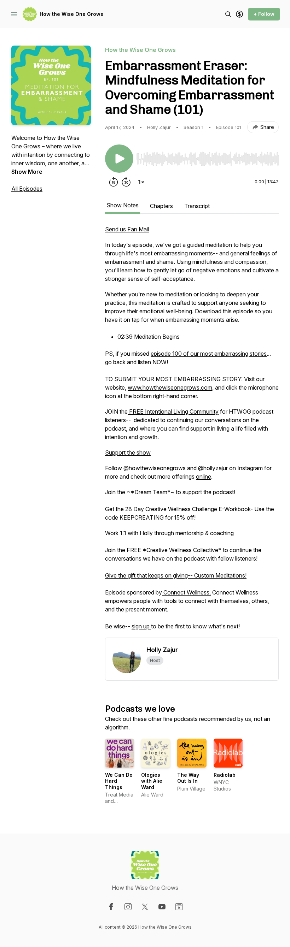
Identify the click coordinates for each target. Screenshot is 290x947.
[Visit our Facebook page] (111, 906)
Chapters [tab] (161, 205)
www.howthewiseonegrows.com (170, 387)
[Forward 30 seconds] (126, 182)
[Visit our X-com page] (145, 906)
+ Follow (264, 14)
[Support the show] (239, 14)
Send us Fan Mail (127, 229)
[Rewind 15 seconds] (113, 182)
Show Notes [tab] (122, 205)
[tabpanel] (192, 431)
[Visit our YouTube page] (162, 906)
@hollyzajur (213, 468)
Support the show (128, 452)
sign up (141, 626)
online (203, 476)
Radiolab (225, 775)
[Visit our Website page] (178, 906)
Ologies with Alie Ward (151, 781)
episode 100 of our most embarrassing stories (209, 353)
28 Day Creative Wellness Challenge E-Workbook (187, 509)
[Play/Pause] (119, 158)
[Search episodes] (228, 14)
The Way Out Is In (188, 778)
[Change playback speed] (141, 182)
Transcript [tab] (197, 205)
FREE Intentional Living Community (173, 411)
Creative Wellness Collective (182, 550)
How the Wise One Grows (71, 14)
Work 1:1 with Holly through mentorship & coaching (169, 533)
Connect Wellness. (186, 592)
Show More (26, 171)
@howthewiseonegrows (155, 468)
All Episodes (26, 188)
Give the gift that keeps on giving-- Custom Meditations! (175, 575)
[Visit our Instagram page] (128, 906)
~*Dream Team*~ (150, 492)
